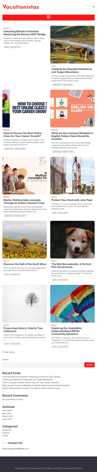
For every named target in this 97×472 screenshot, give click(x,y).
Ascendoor (58, 468)
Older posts (9, 352)
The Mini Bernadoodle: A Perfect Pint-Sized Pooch (71, 266)
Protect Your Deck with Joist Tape (72, 200)
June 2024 (7, 419)
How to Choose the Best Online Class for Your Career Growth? (23, 135)
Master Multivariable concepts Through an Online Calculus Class (24, 201)
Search (5, 359)
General (6, 28)
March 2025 (7, 416)
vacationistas (57, 84)
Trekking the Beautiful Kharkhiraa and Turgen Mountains (71, 70)
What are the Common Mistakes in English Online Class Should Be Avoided (72, 136)
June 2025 (7, 410)
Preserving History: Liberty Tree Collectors (23, 330)
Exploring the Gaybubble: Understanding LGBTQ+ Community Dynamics (66, 331)
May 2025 (6, 413)
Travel (53, 66)
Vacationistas (20, 7)
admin (7, 47)
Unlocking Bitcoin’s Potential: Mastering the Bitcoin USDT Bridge (25, 33)
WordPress (78, 468)
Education (7, 130)
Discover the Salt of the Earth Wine (25, 264)
